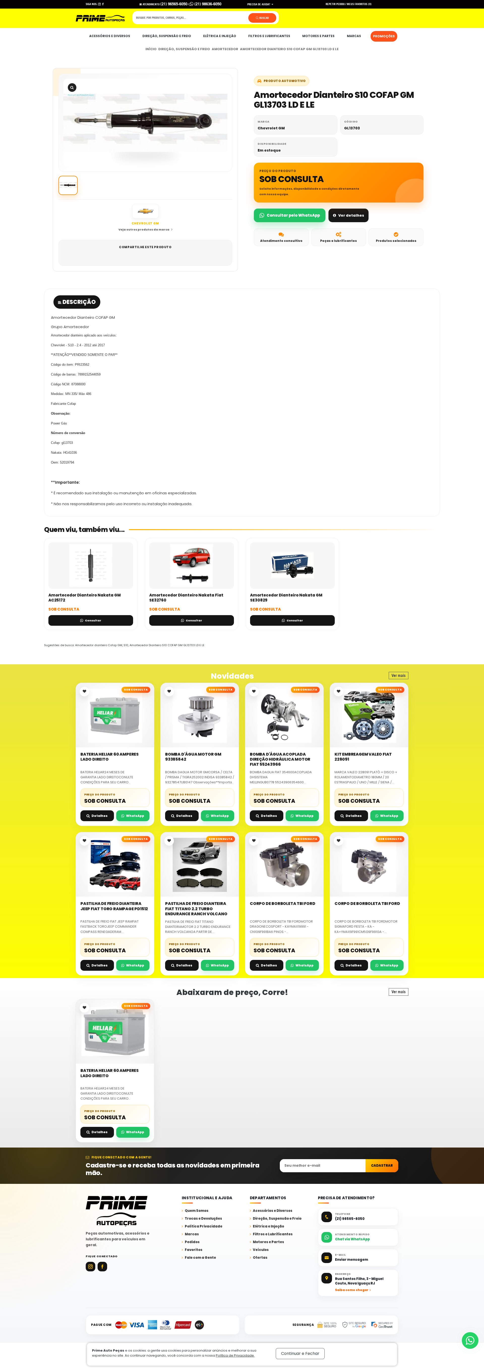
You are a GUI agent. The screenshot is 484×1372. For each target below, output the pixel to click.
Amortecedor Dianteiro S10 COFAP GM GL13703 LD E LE (289, 49)
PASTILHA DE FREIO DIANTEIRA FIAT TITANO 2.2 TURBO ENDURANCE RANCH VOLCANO (196, 909)
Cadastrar (382, 1165)
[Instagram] (90, 1266)
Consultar (93, 620)
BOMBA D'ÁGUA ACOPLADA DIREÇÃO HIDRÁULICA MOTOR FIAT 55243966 (280, 759)
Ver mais (398, 675)
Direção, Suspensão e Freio (166, 36)
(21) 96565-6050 (173, 4)
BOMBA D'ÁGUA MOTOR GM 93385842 (193, 757)
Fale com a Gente (200, 1258)
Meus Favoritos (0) (359, 4)
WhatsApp (135, 816)
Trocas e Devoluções (203, 1219)
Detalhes (100, 816)
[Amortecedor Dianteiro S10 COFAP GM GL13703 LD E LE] (145, 123)
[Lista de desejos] (84, 691)
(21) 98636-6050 (207, 4)
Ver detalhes (351, 215)
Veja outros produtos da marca (143, 230)
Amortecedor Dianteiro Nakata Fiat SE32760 (186, 597)
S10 (126, 645)
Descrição (79, 302)
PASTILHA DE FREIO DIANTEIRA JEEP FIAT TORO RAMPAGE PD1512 (114, 906)
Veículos (261, 1250)
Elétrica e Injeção (219, 36)
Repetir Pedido (335, 4)
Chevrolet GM (271, 128)
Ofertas (260, 1258)
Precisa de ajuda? (259, 4)
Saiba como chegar (351, 1290)
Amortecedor (225, 49)
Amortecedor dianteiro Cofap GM (98, 645)
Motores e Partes (318, 36)
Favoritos (193, 1250)
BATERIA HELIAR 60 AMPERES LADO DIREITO (109, 757)
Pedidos (192, 1242)
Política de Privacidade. (235, 1355)
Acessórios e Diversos (109, 36)
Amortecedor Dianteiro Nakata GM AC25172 (84, 597)
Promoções (384, 36)
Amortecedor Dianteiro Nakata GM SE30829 (286, 597)
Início (151, 49)
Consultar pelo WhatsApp (293, 215)
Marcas (354, 36)
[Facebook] (102, 1266)
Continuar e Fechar (300, 1353)
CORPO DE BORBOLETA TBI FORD (282, 903)
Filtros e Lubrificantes (269, 36)
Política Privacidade (203, 1226)
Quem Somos (196, 1211)
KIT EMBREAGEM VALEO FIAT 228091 (363, 757)
